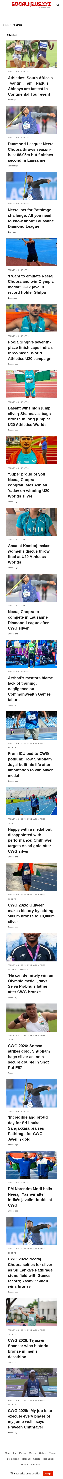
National (13, 969)
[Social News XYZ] (31, 5)
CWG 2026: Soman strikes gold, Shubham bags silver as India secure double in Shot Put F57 (29, 1057)
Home (6, 25)
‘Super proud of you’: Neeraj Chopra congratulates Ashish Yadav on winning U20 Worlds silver (28, 485)
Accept (47, 1473)
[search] (58, 5)
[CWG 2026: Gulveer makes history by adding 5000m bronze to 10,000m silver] (31, 877)
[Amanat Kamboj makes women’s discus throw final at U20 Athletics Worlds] (31, 522)
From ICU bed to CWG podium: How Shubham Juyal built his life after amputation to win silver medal (30, 764)
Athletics (13, 72)
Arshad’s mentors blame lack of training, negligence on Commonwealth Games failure (30, 689)
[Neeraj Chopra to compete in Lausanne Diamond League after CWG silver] (31, 588)
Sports (25, 72)
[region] (31, 16)
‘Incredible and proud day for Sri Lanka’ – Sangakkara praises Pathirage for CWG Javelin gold (28, 1128)
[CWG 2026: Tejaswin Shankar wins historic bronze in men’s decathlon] (31, 1312)
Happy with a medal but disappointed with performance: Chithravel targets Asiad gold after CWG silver (30, 840)
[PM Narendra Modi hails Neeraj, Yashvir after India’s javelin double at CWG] (31, 1165)
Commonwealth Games (33, 743)
